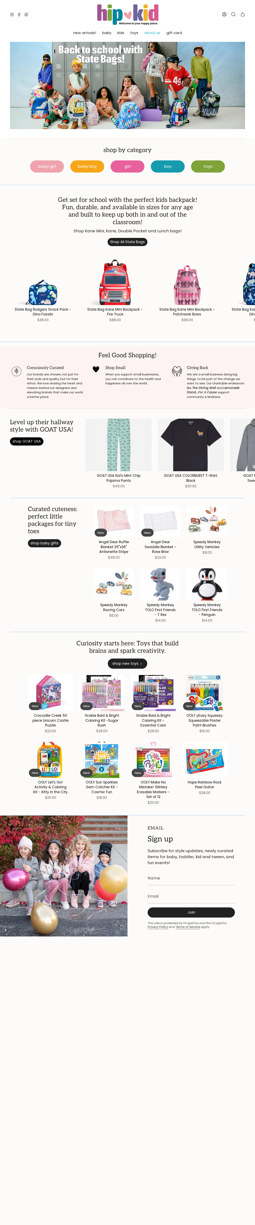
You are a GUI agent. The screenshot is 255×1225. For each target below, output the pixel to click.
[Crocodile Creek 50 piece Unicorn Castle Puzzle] (50, 693)
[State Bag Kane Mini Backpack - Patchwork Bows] (187, 278)
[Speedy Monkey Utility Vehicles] (207, 522)
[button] (84, 33)
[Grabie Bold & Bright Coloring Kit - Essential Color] (153, 693)
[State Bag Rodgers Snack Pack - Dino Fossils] (43, 278)
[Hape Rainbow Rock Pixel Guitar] (204, 760)
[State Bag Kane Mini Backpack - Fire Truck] (115, 278)
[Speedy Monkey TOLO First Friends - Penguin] (207, 584)
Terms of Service (188, 927)
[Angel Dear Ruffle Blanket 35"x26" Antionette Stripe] (114, 522)
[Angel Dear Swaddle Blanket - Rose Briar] (160, 522)
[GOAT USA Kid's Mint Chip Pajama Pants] (118, 445)
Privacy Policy (158, 927)
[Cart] (242, 14)
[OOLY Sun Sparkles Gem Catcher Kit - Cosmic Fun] (101, 760)
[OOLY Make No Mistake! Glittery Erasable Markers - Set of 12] (153, 760)
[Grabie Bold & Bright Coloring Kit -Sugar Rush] (101, 693)
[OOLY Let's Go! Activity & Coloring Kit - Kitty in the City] (50, 760)
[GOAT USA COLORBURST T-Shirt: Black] (191, 445)
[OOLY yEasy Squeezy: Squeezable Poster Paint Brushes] (204, 693)
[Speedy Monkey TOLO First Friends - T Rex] (160, 584)
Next (249, 279)
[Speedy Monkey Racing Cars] (114, 584)
